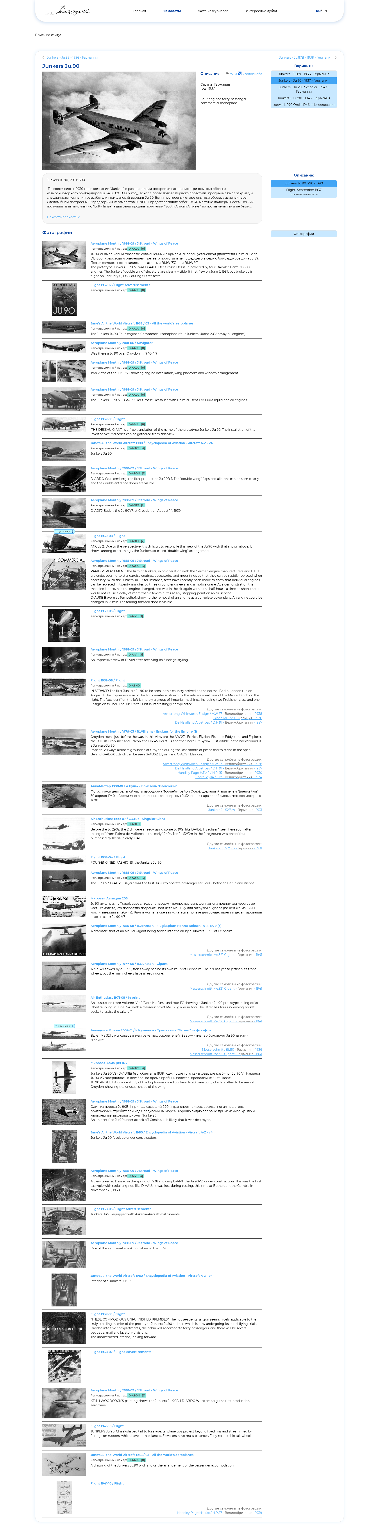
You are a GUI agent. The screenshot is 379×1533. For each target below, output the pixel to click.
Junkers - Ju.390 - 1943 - (303, 98)
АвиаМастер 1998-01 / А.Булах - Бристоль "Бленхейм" (134, 786)
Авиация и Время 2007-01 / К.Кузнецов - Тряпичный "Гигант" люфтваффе (151, 1030)
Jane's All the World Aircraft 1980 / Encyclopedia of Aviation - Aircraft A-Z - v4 (152, 443)
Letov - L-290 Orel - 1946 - (303, 105)
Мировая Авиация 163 (109, 1063)
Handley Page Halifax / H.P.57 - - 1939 (219, 1513)
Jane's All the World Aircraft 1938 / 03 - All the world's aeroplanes (142, 323)
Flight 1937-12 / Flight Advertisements (120, 285)
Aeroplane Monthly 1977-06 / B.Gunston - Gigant (129, 964)
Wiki (233, 74)
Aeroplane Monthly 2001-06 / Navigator (122, 343)
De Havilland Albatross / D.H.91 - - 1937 (218, 722)
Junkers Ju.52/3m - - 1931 (235, 810)
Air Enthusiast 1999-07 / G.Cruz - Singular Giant (128, 819)
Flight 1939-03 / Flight (108, 611)
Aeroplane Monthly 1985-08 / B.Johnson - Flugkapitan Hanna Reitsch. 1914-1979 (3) (156, 926)
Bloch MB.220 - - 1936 (237, 718)
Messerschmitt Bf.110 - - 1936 (232, 1050)
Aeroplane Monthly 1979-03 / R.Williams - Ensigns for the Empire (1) (144, 731)
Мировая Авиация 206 (109, 898)
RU (318, 11)
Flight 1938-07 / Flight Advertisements (121, 1352)
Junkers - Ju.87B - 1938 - (305, 57)
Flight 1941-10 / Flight (107, 1426)
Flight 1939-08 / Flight (108, 536)
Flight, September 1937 (304, 192)
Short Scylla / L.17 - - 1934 (228, 777)
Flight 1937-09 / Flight (108, 419)
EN (324, 11)
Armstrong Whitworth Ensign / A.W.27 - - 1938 (212, 714)
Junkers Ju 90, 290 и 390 (304, 183)
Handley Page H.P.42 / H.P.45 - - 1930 (220, 773)
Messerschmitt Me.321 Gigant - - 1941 (226, 955)
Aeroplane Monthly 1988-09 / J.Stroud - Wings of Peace (134, 243)
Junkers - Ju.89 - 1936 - (72, 57)
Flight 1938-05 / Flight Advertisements (121, 1209)
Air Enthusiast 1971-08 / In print (115, 998)
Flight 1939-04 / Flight (108, 857)
